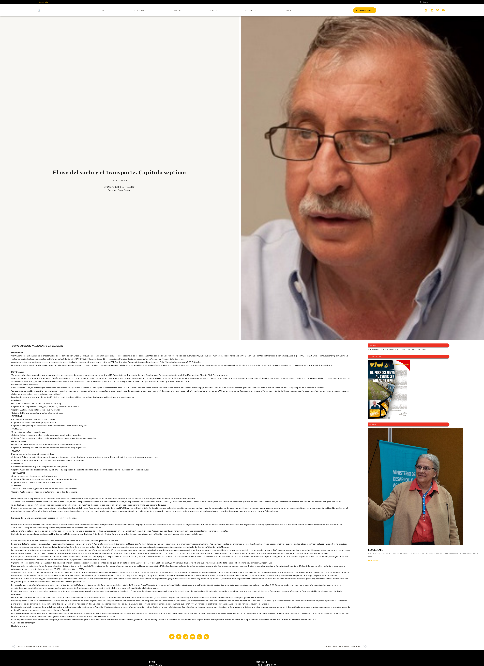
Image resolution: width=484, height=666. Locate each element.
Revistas (177, 10)
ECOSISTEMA (375, 550)
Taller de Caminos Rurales (363, 10)
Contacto (288, 10)
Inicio (104, 10)
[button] (172, 636)
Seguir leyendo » (373, 560)
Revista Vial (43, 2)
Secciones (249, 10)
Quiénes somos (140, 10)
